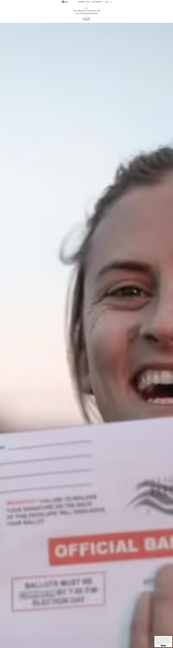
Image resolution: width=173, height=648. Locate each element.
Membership (81, 1)
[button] (98, 2)
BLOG (86, 8)
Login (106, 1)
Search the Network (97, 1)
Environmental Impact (86, 18)
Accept (163, 645)
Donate (88, 1)
